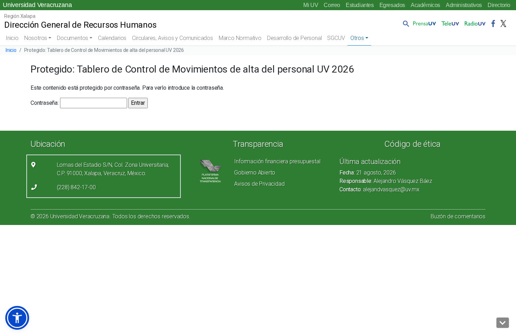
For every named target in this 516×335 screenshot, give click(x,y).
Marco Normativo (240, 38)
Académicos (425, 5)
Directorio (499, 5)
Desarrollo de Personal (294, 38)
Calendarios (112, 38)
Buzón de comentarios (458, 216)
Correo (332, 5)
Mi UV (310, 5)
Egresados (392, 5)
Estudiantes (360, 5)
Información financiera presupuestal (277, 161)
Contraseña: (45, 103)
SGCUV (336, 38)
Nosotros (35, 38)
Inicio (12, 38)
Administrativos (464, 5)
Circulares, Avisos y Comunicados (172, 38)
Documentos (72, 38)
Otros (357, 38)
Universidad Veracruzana (37, 4)
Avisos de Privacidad (259, 183)
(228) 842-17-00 (76, 187)
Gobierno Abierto (254, 172)
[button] (404, 23)
